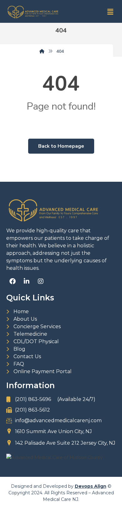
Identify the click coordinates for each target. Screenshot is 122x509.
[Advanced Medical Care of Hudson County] (61, 457)
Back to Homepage (61, 146)
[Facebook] (12, 281)
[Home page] (41, 51)
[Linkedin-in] (26, 281)
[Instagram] (40, 281)
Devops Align (90, 486)
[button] (110, 12)
